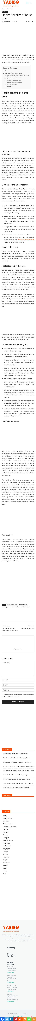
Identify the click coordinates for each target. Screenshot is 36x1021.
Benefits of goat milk (28, 628)
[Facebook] (4, 25)
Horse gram (6, 607)
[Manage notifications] (31, 1016)
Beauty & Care (7, 818)
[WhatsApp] (16, 25)
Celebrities (6, 821)
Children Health (7, 824)
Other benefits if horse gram (14, 82)
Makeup (5, 854)
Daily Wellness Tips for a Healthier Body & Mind (16, 758)
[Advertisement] (18, 582)
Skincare (5, 865)
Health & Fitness (8, 840)
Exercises (5, 829)
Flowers (5, 835)
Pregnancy (6, 857)
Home (3, 9)
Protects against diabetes (14, 80)
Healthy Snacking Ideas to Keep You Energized (16, 779)
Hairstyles (6, 838)
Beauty (5, 815)
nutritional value (25, 607)
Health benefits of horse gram (13, 73)
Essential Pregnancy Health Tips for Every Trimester (18, 783)
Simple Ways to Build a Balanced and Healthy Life (17, 762)
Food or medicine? (12, 84)
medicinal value (15, 607)
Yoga (4, 873)
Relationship (6, 862)
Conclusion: (10, 86)
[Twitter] (8, 25)
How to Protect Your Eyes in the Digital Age (15, 775)
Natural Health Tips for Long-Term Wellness (15, 753)
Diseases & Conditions (10, 827)
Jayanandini (7, 21)
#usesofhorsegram (12, 604)
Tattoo (5, 871)
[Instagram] (14, 1016)
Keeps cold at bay (11, 79)
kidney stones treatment (26, 239)
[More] (21, 25)
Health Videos (7, 846)
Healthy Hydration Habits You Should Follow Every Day (18, 766)
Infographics (6, 849)
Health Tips (10, 9)
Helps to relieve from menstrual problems (17, 75)
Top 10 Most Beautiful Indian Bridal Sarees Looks (10, 629)
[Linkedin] (18, 1016)
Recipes (5, 860)
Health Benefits (23, 604)
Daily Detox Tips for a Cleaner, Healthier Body (16, 787)
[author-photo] (18, 646)
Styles (4, 868)
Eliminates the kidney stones (14, 77)
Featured (5, 832)
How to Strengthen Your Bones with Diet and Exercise (18, 770)
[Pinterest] (12, 25)
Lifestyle (5, 851)
